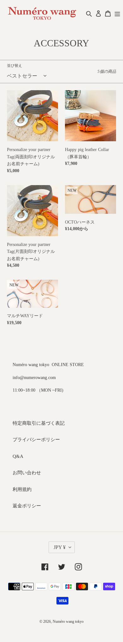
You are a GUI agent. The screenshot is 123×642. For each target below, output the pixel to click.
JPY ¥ (60, 547)
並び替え (14, 65)
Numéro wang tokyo (68, 621)
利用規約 (22, 489)
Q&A (18, 456)
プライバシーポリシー (36, 439)
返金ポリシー (27, 505)
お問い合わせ (27, 472)
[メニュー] (117, 13)
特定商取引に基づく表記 (39, 423)
